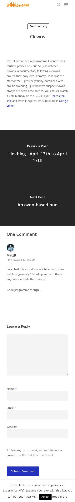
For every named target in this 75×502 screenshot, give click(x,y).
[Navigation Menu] (66, 4)
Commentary (38, 26)
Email (11, 408)
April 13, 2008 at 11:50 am (21, 259)
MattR (11, 255)
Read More (59, 496)
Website (12, 426)
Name (12, 389)
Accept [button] (45, 496)
